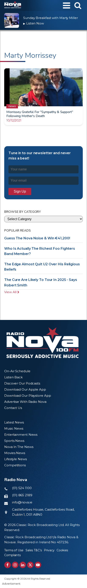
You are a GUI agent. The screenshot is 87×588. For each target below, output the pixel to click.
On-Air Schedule (17, 371)
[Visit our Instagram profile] (15, 565)
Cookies (62, 550)
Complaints (12, 555)
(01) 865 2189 (22, 495)
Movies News (14, 453)
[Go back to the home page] (12, 5)
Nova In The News (18, 447)
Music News (13, 428)
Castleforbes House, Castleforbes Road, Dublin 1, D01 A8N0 (43, 512)
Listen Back (13, 377)
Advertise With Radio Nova (25, 402)
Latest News (14, 422)
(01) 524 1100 (22, 488)
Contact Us (13, 408)
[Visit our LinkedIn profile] (22, 565)
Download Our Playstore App (27, 396)
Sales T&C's (34, 550)
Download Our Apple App (25, 389)
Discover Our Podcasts (22, 383)
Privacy (49, 550)
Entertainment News (20, 435)
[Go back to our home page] (42, 342)
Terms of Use (13, 550)
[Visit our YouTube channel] (38, 565)
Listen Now (33, 23)
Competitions (15, 465)
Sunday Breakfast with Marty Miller (50, 18)
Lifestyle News (15, 459)
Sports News (14, 441)
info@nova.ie (22, 502)
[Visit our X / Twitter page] (30, 565)
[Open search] (78, 5)
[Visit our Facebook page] (7, 565)
